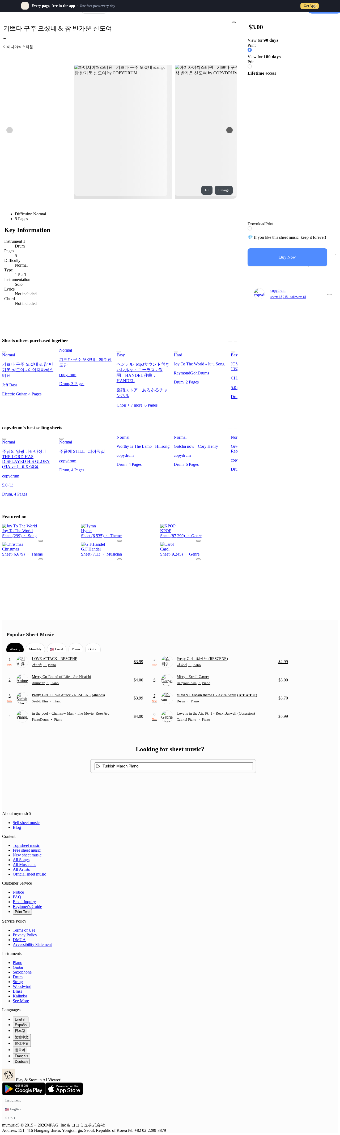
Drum (18, 977)
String (18, 981)
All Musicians (24, 864)
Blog (17, 827)
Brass (17, 991)
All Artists (21, 869)
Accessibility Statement (32, 944)
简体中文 (22, 1044)
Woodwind (22, 986)
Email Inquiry (24, 901)
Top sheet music (26, 845)
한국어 (20, 1050)
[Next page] (229, 130)
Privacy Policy (25, 935)
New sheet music (27, 855)
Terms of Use (24, 930)
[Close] (315, 6)
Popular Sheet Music (30, 634)
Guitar (18, 967)
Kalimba (20, 996)
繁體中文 (22, 1037)
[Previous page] (9, 130)
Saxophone (22, 972)
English (20, 1019)
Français (21, 1056)
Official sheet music (29, 874)
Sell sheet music (26, 822)
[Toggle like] (329, 294)
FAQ (17, 897)
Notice (18, 892)
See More (21, 1001)
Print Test (22, 912)
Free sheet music (27, 850)
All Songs (21, 859)
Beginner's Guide (27, 906)
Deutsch (21, 1062)
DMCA (19, 939)
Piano (17, 962)
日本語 (20, 1031)
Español (21, 1025)
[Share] (234, 22)
